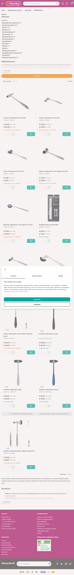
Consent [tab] (13, 276)
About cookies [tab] (37, 276)
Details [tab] (60, 276)
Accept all (37, 299)
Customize (37, 304)
